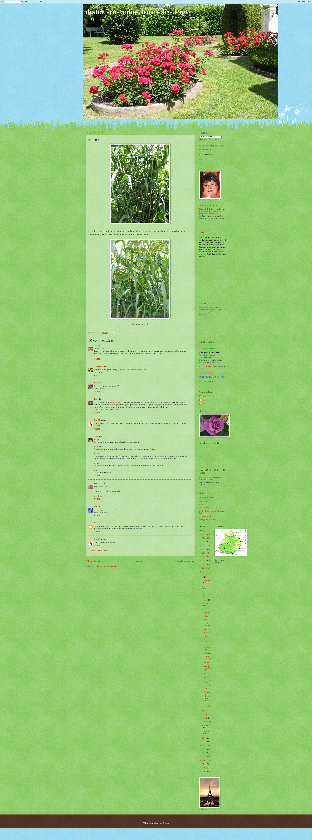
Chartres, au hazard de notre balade (207, 696)
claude (96, 436)
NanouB (202, 159)
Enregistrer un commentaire (100, 550)
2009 (204, 760)
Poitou (206, 616)
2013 (204, 745)
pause (205, 629)
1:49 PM (97, 391)
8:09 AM (97, 375)
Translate (216, 139)
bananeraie (207, 653)
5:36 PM (97, 499)
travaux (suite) (207, 624)
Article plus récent (94, 560)
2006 (204, 771)
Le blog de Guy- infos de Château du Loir (211, 512)
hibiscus (206, 677)
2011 (204, 753)
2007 (204, 768)
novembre (207, 580)
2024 (204, 542)
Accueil (140, 560)
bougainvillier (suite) (207, 683)
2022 (204, 549)
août (205, 600)
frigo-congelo (207, 705)
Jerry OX (97, 420)
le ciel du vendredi (207, 668)
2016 (204, 571)
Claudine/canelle (100, 366)
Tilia (95, 399)
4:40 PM (97, 359)
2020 (204, 556)
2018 (204, 564)
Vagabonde (203, 501)
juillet (206, 603)
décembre (207, 575)
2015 (204, 738)
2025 (204, 538)
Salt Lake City (204, 507)
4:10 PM (97, 476)
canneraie (207, 612)
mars (206, 721)
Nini (95, 382)
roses (205, 688)
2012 (204, 749)
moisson (206, 609)
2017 (204, 568)
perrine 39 (202, 504)
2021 (204, 553)
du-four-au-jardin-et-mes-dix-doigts (138, 11)
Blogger (165, 823)
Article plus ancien (185, 560)
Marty (96, 506)
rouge (205, 619)
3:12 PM (97, 429)
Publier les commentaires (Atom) (107, 566)
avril (206, 718)
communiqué (207, 648)
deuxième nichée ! (207, 657)
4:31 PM (97, 531)
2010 (204, 756)
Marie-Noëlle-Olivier (206, 497)
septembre (206, 594)
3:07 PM (97, 412)
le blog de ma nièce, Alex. (208, 519)
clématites (207, 632)
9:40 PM (97, 515)
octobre (206, 586)
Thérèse (96, 523)
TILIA (201, 232)
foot (205, 673)
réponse (206, 636)
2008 (204, 764)
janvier (206, 731)
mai (205, 714)
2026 (204, 534)
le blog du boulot (205, 516)
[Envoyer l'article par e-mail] (113, 333)
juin (205, 710)
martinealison (99, 483)
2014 (204, 741)
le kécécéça (207, 641)
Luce (95, 345)
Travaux (206, 662)
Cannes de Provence (115, 402)
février (206, 725)
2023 (204, 545)
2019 (204, 560)
